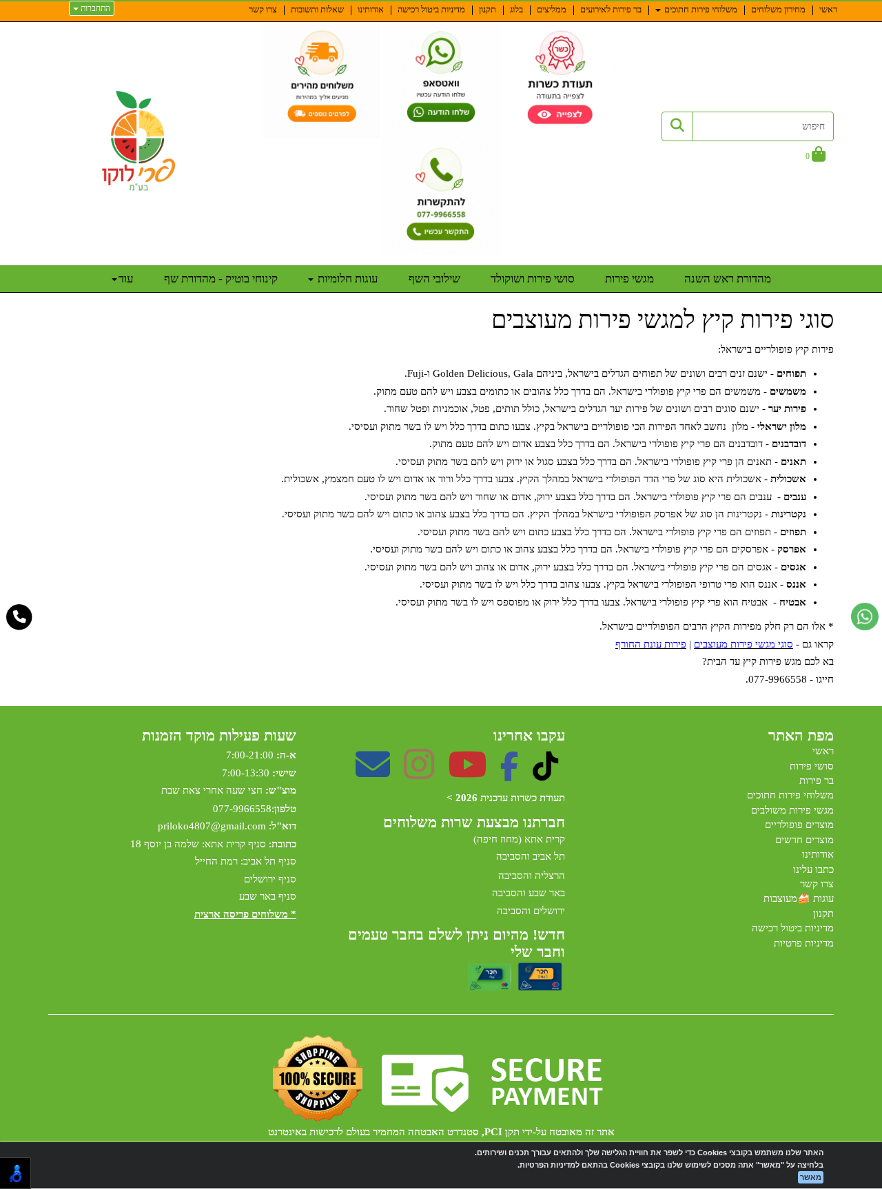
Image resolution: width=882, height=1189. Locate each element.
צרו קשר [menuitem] (263, 9)
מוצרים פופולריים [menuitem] (799, 824)
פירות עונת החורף (650, 644)
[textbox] (441, 515)
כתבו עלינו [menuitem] (813, 869)
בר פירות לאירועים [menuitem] (611, 9)
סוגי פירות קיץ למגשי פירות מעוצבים (662, 320)
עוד (126, 278)
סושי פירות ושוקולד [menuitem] (533, 278)
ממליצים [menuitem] (551, 9)
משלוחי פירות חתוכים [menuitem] (699, 9)
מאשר (810, 1177)
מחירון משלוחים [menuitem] (778, 9)
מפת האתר (801, 735)
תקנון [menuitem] (487, 9)
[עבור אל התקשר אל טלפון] (19, 617)
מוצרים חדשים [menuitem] (804, 839)
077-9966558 (242, 808)
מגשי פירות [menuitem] (629, 278)
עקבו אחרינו (529, 735)
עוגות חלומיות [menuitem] (346, 278)
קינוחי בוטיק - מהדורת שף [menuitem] (221, 278)
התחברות (94, 8)
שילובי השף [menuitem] (434, 278)
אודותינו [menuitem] (371, 9)
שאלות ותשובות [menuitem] (317, 9)
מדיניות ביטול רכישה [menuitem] (431, 9)
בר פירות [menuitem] (816, 780)
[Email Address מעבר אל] (373, 773)
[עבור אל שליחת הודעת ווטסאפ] (865, 616)
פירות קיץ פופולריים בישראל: (776, 349)
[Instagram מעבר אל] (419, 773)
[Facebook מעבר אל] (509, 773)
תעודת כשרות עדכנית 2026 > (506, 797)
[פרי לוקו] (139, 141)
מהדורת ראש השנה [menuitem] (727, 278)
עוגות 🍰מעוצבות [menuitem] (798, 898)
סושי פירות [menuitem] (812, 766)
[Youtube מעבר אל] (467, 773)
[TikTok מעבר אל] (545, 773)
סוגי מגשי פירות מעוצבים (743, 644)
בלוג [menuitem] (516, 9)
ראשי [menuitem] (828, 9)
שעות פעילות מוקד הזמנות (219, 735)
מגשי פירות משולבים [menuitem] (792, 810)
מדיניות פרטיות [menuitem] (804, 943)
